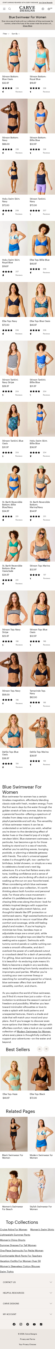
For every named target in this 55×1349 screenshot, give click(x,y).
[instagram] (21, 1324)
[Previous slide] (40, 1049)
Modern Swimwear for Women (34, 1031)
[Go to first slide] (46, 1049)
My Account (9, 1314)
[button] (16, 33)
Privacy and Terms (27, 1339)
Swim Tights (7, 1271)
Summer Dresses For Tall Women (18, 1245)
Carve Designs (11, 1303)
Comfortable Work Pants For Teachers (21, 1255)
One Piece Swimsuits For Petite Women (21, 1250)
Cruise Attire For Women (13, 1229)
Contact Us (9, 1282)
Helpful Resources (13, 1293)
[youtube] (34, 1324)
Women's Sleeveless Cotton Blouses (20, 1266)
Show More (27, 26)
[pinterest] (27, 1324)
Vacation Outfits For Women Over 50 (20, 1261)
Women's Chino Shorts (12, 1240)
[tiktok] (41, 1324)
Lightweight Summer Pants (15, 1234)
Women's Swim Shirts (42, 1229)
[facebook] (14, 1324)
